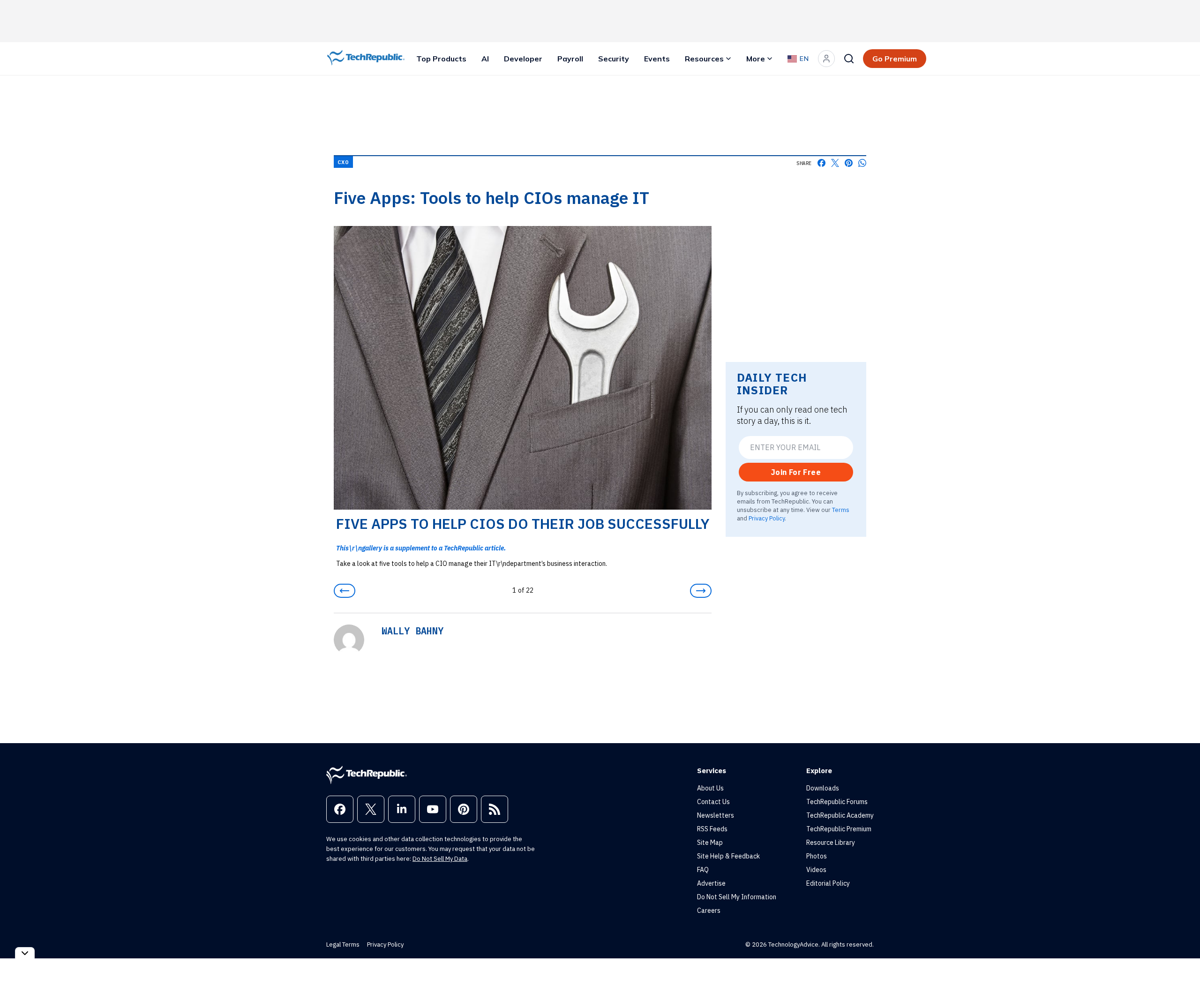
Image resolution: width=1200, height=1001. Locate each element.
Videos (816, 870)
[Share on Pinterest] (849, 163)
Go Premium (894, 58)
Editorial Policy (828, 883)
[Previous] (344, 591)
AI (485, 58)
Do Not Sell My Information (736, 897)
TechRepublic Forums (837, 802)
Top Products (441, 58)
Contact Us (713, 802)
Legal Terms (343, 944)
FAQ (703, 870)
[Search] (848, 58)
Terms (840, 509)
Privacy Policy (767, 518)
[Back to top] (1181, 972)
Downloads (822, 788)
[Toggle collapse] (25, 953)
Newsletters (715, 815)
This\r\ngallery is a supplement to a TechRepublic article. (421, 548)
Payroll (570, 58)
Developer (523, 58)
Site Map (710, 842)
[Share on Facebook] (821, 163)
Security (613, 58)
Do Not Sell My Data (439, 859)
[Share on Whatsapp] (862, 163)
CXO (343, 162)
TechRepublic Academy (840, 815)
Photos (816, 856)
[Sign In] (826, 58)
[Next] (701, 591)
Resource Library (830, 842)
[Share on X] (835, 163)
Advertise (711, 883)
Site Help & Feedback (728, 856)
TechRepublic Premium (838, 829)
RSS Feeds (712, 829)
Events (657, 58)
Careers (708, 910)
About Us (710, 788)
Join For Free (796, 472)
